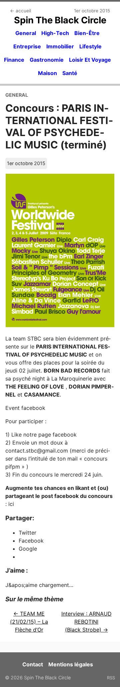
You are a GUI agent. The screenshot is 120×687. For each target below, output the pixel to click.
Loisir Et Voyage (90, 59)
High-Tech (55, 33)
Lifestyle (90, 46)
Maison (47, 73)
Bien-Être (87, 33)
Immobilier (60, 46)
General (25, 33)
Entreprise (27, 46)
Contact (32, 664)
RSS (111, 677)
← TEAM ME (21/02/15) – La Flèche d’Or (29, 621)
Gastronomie (47, 59)
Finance (14, 59)
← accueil (20, 10)
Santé (69, 73)
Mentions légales (70, 664)
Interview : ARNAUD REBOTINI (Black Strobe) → (86, 621)
